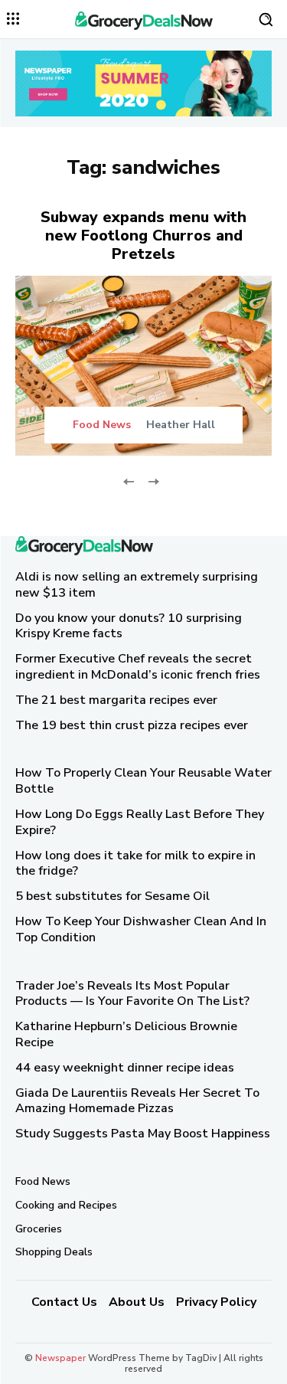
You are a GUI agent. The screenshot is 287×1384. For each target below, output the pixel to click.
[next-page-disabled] (153, 480)
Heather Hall (180, 424)
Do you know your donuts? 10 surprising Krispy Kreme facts (128, 625)
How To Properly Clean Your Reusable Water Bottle (143, 780)
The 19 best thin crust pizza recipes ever (131, 724)
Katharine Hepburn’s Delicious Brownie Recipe (126, 1034)
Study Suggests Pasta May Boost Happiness (142, 1133)
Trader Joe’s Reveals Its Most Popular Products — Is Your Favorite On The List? (132, 993)
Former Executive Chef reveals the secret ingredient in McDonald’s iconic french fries (137, 666)
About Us (137, 1302)
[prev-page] (129, 480)
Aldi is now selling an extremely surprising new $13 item (136, 584)
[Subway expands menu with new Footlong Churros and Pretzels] (143, 366)
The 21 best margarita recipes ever (116, 700)
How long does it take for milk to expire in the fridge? (135, 862)
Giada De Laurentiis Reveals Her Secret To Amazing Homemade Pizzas (137, 1100)
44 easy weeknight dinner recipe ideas (124, 1067)
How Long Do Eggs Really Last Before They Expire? (139, 822)
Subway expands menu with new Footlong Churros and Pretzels (143, 235)
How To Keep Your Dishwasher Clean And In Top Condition (140, 929)
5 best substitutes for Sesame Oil (112, 896)
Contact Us (64, 1302)
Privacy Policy (216, 1302)
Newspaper (60, 1358)
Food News (102, 425)
